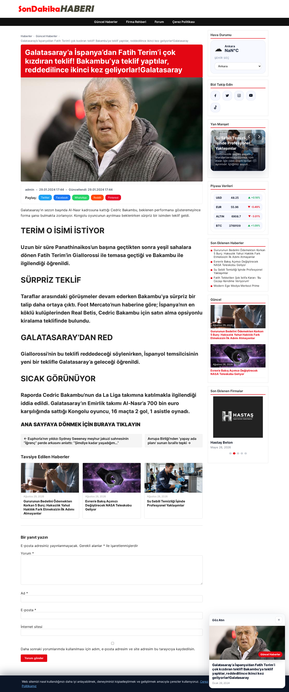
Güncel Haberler (106, 22)
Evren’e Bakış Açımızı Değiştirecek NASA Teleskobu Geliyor (236, 263)
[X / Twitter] (227, 96)
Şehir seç (222, 57)
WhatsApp (81, 197)
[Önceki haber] (249, 136)
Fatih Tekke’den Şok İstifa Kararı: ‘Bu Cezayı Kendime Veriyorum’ (237, 279)
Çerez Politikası (183, 22)
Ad (24, 593)
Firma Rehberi (136, 22)
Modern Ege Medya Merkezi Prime (236, 285)
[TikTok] (215, 107)
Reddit (97, 197)
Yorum (27, 553)
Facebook (62, 197)
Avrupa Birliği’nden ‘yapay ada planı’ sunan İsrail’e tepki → (172, 440)
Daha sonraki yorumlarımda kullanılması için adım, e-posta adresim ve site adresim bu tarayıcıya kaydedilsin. (108, 649)
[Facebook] (215, 96)
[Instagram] (239, 96)
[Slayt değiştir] (230, 453)
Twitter (45, 197)
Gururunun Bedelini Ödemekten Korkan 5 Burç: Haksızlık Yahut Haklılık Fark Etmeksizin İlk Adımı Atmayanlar (239, 253)
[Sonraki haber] (258, 136)
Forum (159, 22)
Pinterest (113, 197)
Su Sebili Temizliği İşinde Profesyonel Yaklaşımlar (238, 271)
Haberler (26, 36)
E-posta (28, 610)
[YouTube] (251, 96)
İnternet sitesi (31, 627)
